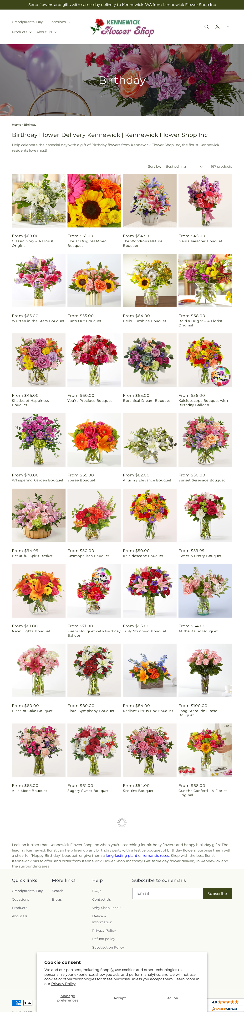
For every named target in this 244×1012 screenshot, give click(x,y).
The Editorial (134, 950)
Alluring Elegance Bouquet (147, 480)
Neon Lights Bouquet (31, 631)
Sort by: (154, 166)
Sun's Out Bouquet (84, 321)
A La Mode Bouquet (29, 791)
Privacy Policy (63, 983)
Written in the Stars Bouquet (38, 321)
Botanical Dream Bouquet (146, 400)
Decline (171, 998)
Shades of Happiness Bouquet (30, 402)
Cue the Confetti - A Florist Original (202, 793)
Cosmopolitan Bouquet (88, 556)
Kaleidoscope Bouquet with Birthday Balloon (203, 402)
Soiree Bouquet (81, 480)
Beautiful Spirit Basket (32, 556)
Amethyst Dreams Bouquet (148, 870)
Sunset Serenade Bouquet (201, 480)
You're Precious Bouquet (89, 400)
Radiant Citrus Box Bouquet (148, 711)
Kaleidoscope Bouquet (143, 556)
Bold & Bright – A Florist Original (200, 323)
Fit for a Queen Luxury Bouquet (87, 872)
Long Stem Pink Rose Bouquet (197, 713)
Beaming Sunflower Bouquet (204, 870)
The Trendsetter (203, 910)
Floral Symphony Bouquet (91, 711)
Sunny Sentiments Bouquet (36, 870)
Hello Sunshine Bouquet (144, 321)
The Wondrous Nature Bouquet (142, 243)
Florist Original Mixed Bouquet (87, 243)
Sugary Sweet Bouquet (88, 791)
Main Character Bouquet (200, 241)
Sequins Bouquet (138, 791)
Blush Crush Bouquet (31, 950)
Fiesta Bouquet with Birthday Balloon (94, 633)
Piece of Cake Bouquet (32, 711)
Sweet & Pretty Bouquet (200, 556)
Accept (119, 998)
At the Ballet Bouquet (198, 631)
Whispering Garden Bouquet (38, 480)
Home (16, 124)
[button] (59, 22)
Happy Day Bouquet (85, 950)
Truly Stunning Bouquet (144, 631)
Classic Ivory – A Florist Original (33, 243)
